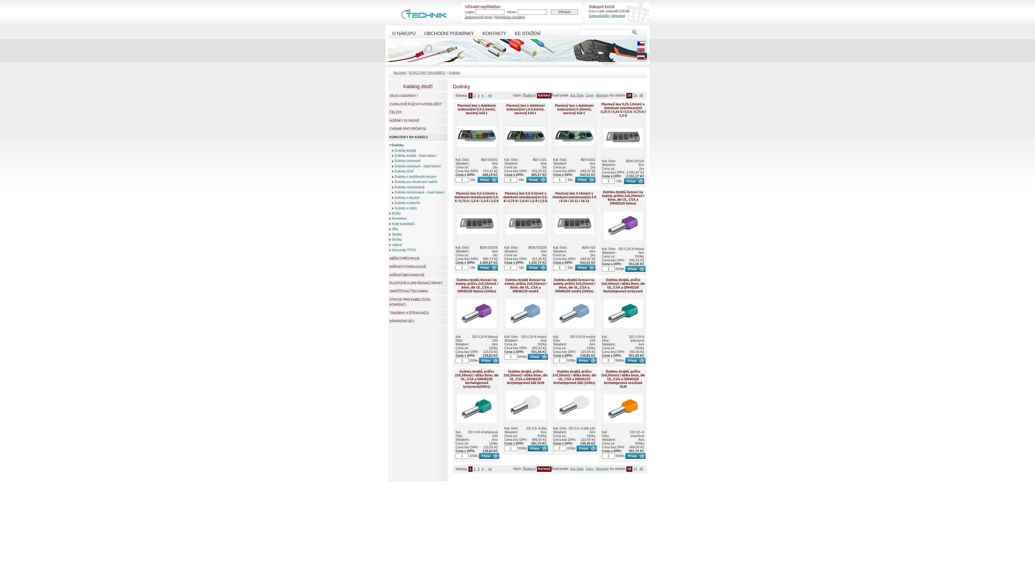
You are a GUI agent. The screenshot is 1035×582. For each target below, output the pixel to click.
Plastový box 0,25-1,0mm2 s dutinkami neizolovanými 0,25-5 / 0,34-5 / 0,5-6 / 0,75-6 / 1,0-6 (623, 109)
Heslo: (512, 12)
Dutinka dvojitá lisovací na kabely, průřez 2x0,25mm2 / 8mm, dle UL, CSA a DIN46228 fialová (623, 197)
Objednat (618, 16)
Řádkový (529, 95)
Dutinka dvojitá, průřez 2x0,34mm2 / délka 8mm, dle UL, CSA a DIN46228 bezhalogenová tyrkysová (623, 285)
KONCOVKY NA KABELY (427, 73)
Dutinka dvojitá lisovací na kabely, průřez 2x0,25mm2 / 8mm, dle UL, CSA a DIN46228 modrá (526, 285)
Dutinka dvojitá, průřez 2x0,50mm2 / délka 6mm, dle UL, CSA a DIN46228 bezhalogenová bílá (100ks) (574, 377)
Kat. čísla (577, 95)
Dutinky (454, 73)
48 (641, 95)
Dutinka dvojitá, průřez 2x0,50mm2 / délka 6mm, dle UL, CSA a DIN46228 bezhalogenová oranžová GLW (623, 379)
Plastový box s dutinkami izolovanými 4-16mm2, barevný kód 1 (574, 109)
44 (490, 96)
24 (635, 95)
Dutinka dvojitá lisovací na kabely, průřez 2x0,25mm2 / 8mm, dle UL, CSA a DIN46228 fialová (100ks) (477, 285)
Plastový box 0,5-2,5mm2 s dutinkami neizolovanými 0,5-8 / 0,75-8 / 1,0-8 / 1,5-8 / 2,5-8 (525, 197)
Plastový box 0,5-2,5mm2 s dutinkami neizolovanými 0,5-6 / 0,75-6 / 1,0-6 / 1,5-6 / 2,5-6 (476, 197)
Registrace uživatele (510, 17)
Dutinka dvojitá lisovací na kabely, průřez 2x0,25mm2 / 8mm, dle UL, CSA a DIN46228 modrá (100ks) (574, 285)
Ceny (590, 95)
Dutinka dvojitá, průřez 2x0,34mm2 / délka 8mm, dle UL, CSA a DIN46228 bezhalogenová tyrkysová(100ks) (477, 379)
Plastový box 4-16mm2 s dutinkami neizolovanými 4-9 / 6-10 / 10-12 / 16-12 (574, 197)
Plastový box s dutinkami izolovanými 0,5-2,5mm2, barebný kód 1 (476, 109)
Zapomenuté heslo (478, 17)
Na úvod (400, 73)
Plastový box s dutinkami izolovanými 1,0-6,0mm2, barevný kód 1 (525, 109)
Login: (469, 12)
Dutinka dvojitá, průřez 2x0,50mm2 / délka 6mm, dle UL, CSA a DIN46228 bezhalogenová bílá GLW (525, 377)
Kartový (544, 95)
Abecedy (602, 95)
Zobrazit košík (599, 16)
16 (629, 95)
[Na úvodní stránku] (424, 16)
